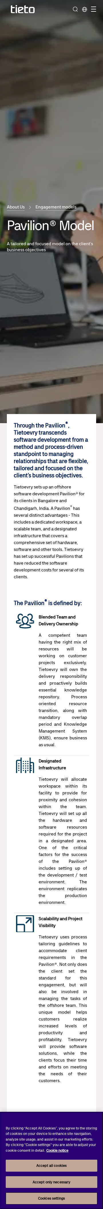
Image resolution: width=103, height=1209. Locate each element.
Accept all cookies (51, 1165)
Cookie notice (57, 1150)
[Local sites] (84, 9)
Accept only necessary (52, 1182)
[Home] (23, 9)
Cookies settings (51, 1198)
